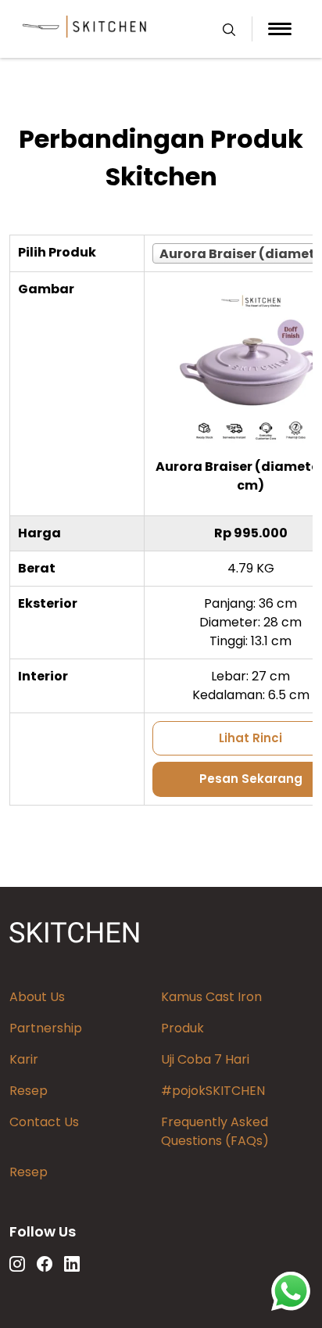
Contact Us (44, 1122)
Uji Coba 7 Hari (205, 1059)
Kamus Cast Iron (211, 997)
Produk (182, 1028)
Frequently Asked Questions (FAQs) (215, 1131)
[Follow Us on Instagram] (17, 1264)
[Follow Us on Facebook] (44, 1264)
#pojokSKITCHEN (213, 1091)
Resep (28, 1091)
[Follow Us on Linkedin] (72, 1264)
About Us (37, 997)
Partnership (45, 1028)
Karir (23, 1059)
